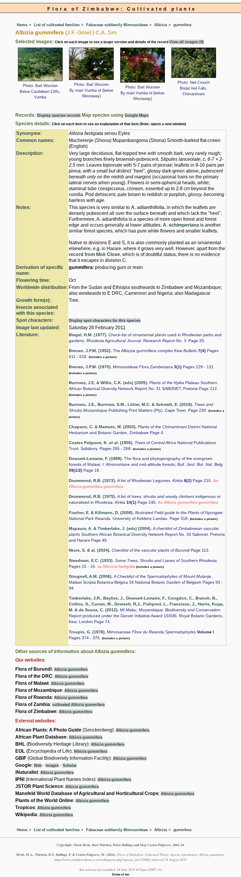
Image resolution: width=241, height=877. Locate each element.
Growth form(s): (33, 300)
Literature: (27, 334)
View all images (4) (186, 42)
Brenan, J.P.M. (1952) (90, 351)
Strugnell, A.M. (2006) (90, 576)
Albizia (160, 25)
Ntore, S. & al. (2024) (89, 550)
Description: (29, 153)
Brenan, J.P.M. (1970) (90, 367)
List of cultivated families (57, 25)
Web (38, 765)
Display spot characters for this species (104, 320)
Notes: (23, 207)
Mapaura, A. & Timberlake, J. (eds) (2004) (109, 528)
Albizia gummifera (71, 669)
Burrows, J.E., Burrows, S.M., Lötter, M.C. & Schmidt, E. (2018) (130, 404)
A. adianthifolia (147, 207)
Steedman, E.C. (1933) (91, 560)
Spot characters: (34, 320)
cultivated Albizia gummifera (78, 704)
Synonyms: (29, 133)
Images (52, 765)
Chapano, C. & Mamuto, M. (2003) (102, 427)
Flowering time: (33, 280)
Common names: (35, 140)
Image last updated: (38, 327)
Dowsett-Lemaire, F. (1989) (95, 458)
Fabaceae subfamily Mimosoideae (117, 25)
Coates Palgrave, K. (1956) (100, 443)
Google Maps (137, 115)
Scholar (70, 765)
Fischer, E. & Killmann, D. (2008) (101, 513)
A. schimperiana (181, 224)
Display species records (59, 115)
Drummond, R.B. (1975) (92, 496)
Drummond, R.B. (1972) (92, 480)
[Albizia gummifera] (40, 63)
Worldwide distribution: (42, 287)
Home (22, 25)
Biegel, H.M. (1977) (87, 335)
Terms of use (120, 874)
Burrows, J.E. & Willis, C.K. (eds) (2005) (108, 383)
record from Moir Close (94, 254)
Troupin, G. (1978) (87, 632)
